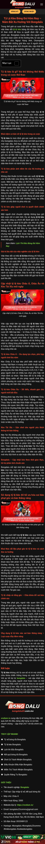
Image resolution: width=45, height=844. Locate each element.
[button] (41, 4)
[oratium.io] (22, 4)
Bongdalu (24, 787)
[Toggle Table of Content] (15, 63)
